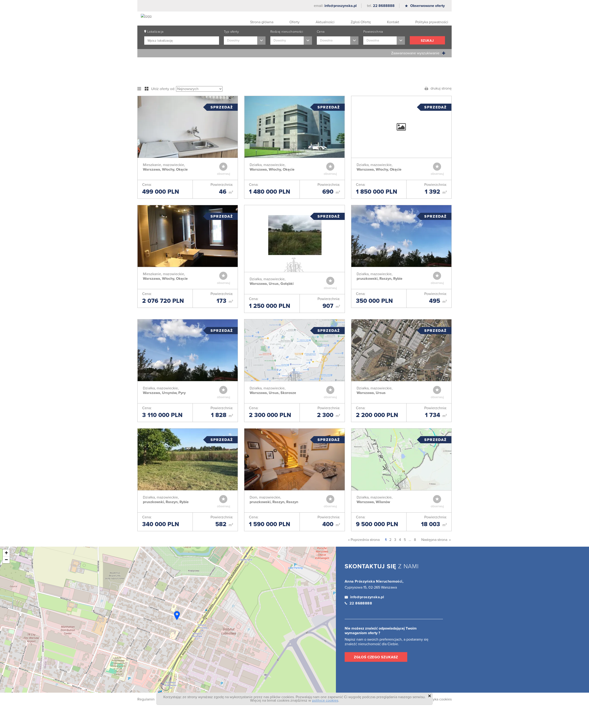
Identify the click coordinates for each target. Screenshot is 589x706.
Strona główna (261, 22)
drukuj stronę (441, 88)
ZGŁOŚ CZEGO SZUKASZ (376, 657)
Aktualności (325, 22)
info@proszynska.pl (340, 5)
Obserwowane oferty (427, 5)
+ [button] (6, 553)
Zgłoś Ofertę (361, 22)
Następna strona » (436, 539)
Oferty (294, 22)
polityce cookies (325, 700)
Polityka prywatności (431, 22)
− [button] (6, 560)
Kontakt (393, 22)
